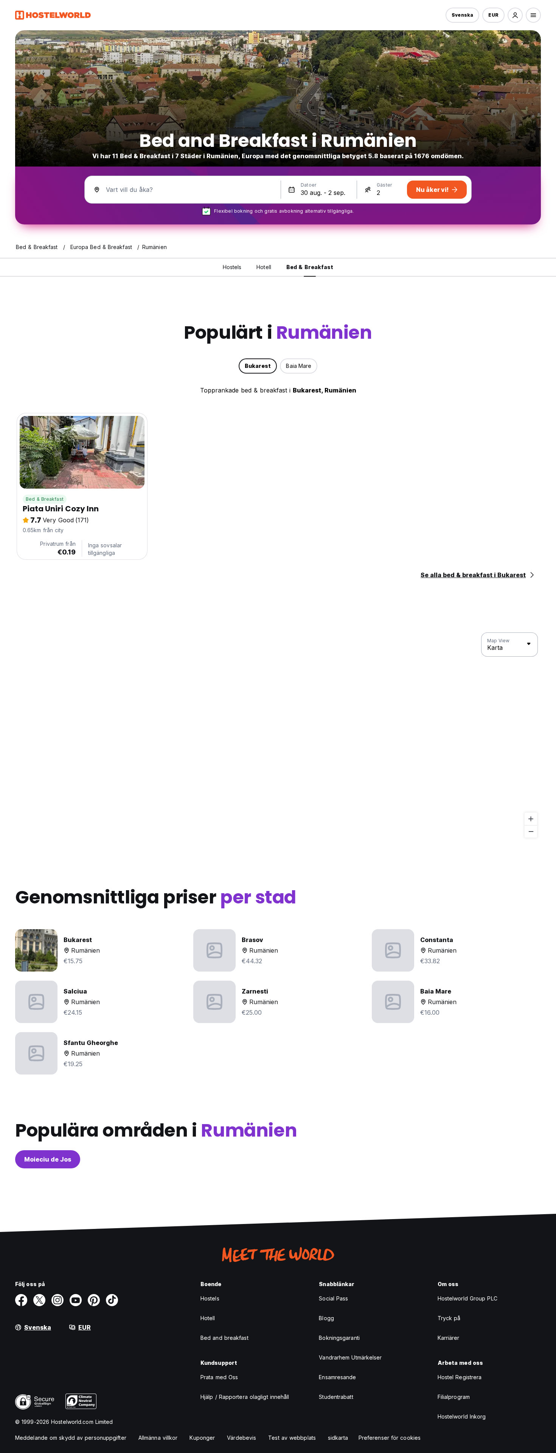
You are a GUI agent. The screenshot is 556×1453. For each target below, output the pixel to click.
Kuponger (202, 1437)
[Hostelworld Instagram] (57, 1300)
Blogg (326, 1318)
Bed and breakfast (224, 1338)
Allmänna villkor (158, 1437)
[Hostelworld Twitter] (39, 1300)
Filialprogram (454, 1397)
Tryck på (449, 1318)
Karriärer (449, 1338)
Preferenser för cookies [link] (390, 1437)
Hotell (207, 1318)
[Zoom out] (531, 831)
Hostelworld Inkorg (462, 1416)
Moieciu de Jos (47, 1159)
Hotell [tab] (263, 267)
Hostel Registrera (460, 1377)
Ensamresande (337, 1377)
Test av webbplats (292, 1437)
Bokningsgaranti (339, 1338)
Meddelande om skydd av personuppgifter (70, 1437)
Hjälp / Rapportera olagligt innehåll (244, 1397)
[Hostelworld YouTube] (76, 1300)
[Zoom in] (531, 819)
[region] (278, 735)
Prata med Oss (219, 1377)
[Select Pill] (515, 15)
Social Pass (333, 1298)
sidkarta (338, 1437)
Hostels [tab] (232, 267)
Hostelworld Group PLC (467, 1298)
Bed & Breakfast (45, 499)
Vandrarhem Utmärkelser (350, 1357)
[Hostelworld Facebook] (21, 1300)
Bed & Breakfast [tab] (310, 267)
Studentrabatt (336, 1397)
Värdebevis (241, 1437)
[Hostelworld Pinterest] (94, 1300)
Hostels (209, 1298)
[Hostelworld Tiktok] (112, 1300)
